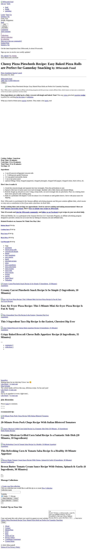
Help (6, 534)
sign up (3, 4)
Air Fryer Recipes (7, 301)
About (7, 526)
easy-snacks (9, 257)
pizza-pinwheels (10, 267)
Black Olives (4, 237)
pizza (65, 95)
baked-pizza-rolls (11, 249)
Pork (2, 418)
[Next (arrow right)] (4, 408)
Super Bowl (9, 278)
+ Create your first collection (10, 486)
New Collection (47, 488)
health (7, 9)
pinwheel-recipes (10, 261)
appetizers (8, 248)
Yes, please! (5, 56)
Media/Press (9, 530)
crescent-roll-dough (11, 251)
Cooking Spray (5, 229)
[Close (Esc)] (2, 406)
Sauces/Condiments (7, 462)
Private (12, 496)
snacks (24, 101)
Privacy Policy (10, 537)
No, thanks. (13, 56)
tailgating (30, 97)
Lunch (20, 73)
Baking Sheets (5, 225)
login (8, 4)
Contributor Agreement (13, 539)
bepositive (4, 380)
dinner (7, 253)
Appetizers (8, 73)
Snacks (14, 73)
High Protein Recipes (8, 431)
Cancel (15, 500)
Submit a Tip (5, 16)
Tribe (2, 392)
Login (3, 15)
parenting (8, 11)
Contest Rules (9, 541)
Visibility (4, 494)
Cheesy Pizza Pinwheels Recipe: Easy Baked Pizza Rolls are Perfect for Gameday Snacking (32, 520)
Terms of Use (9, 535)
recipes (7, 274)
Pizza (2, 73)
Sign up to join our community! (11, 41)
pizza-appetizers (10, 265)
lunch (46, 101)
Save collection (6, 500)
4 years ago (14, 384)
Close (16, 498)
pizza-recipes (9, 269)
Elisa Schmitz (5, 386)
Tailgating (8, 280)
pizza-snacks (9, 272)
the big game (20, 97)
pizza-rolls (8, 270)
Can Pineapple (5, 241)
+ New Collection (7, 498)
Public (5, 496)
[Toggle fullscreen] (4, 406)
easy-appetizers (10, 255)
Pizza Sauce (4, 233)
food (6, 7)
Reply (6, 384)
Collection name (6, 490)
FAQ (6, 532)
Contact (7, 528)
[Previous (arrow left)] (2, 408)
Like (2, 384)
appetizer (79, 95)
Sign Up (9, 15)
